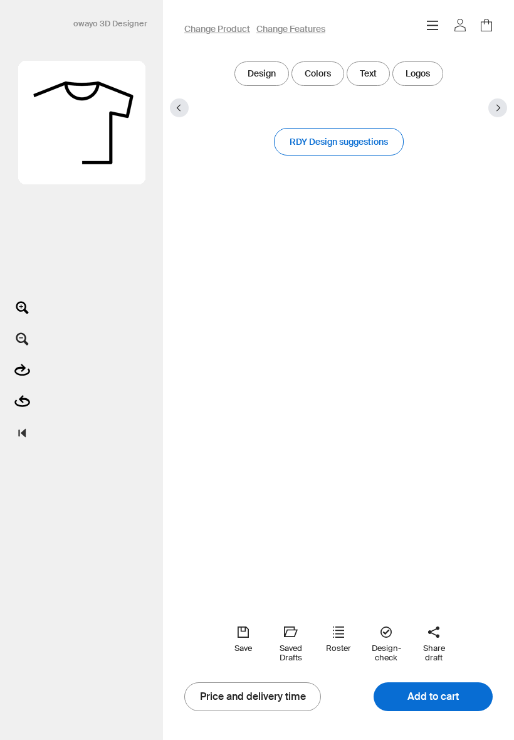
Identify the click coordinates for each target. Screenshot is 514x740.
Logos (418, 73)
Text (368, 73)
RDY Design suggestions (339, 142)
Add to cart (433, 696)
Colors (318, 73)
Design (262, 73)
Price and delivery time (253, 696)
